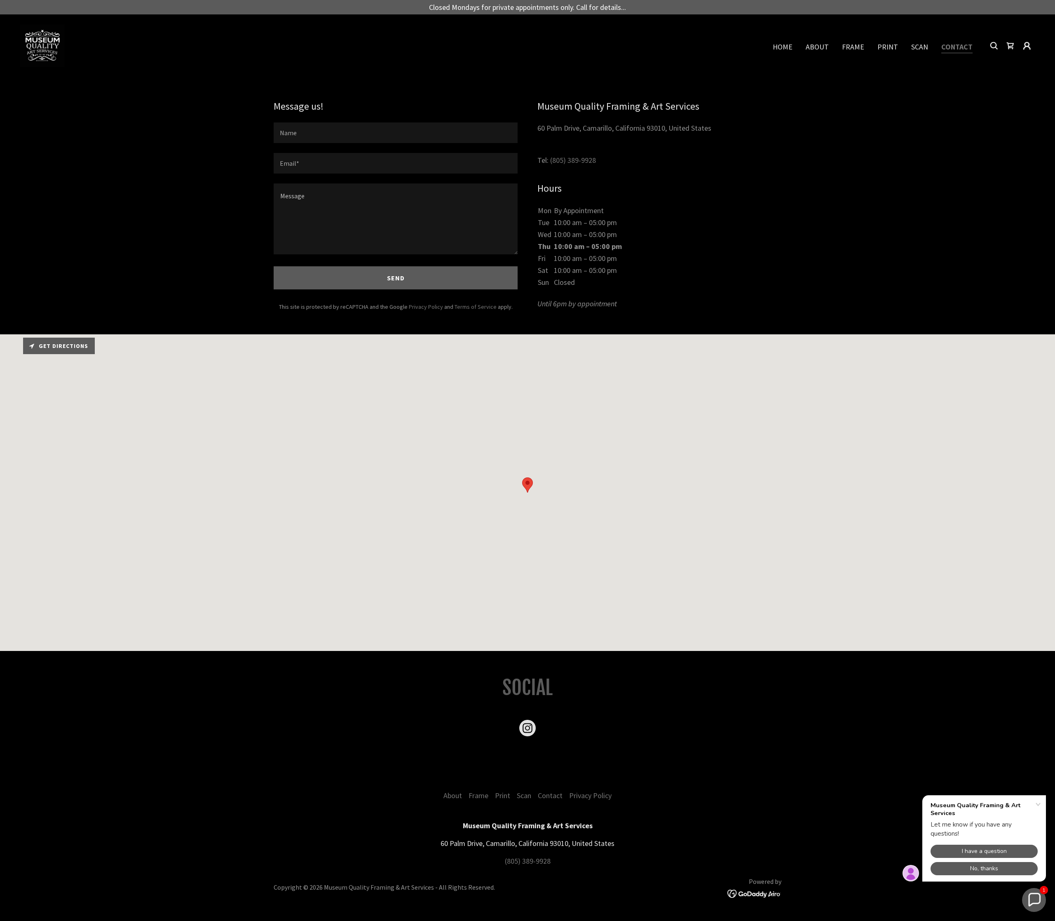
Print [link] (887, 47)
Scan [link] (919, 47)
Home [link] (782, 47)
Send (396, 278)
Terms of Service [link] (476, 306)
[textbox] (396, 132)
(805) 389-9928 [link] (573, 160)
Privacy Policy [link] (426, 306)
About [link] (817, 47)
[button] (1027, 46)
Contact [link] (957, 47)
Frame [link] (853, 47)
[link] (42, 44)
